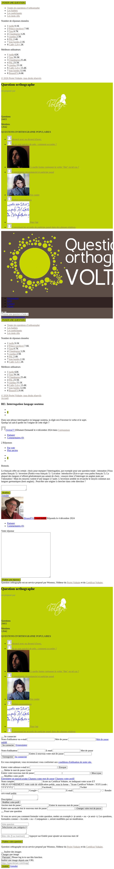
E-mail (49, 750)
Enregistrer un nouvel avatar (14, 778)
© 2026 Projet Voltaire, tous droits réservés (21, 78)
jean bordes (14, 42)
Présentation (13, 298)
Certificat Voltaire (94, 582)
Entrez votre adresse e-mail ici (15, 767)
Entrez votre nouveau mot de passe (17, 773)
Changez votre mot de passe (41, 778)
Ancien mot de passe (11, 805)
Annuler (5, 495)
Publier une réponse (10, 580)
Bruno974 (14, 73)
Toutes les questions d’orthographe (23, 8)
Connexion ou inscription (13, 317)
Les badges (12, 10)
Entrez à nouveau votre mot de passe (46, 753)
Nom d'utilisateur (9, 750)
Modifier (5, 493)
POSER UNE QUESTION (13, 3)
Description (6, 799)
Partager (11, 435)
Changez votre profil (64, 778)
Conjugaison (64, 430)
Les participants (14, 13)
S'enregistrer (21, 745)
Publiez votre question (12, 841)
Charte (10, 306)
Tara (11, 31)
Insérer (5, 866)
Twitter (83, 787)
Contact (10, 303)
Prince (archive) (16, 28)
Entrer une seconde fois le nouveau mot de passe (24, 808)
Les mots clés (13, 16)
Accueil (4, 398)
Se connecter (21, 756)
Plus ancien (12, 450)
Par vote (11, 447)
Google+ (33, 790)
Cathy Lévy (15, 44)
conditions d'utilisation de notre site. (75, 762)
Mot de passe (61, 739)
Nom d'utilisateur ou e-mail (14, 739)
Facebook (47, 787)
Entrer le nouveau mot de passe (64, 805)
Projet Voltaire (73, 582)
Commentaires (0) (15, 437)
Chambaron (14, 34)
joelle (12, 26)
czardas (12, 36)
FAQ (9, 301)
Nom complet (7, 781)
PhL (11, 39)
